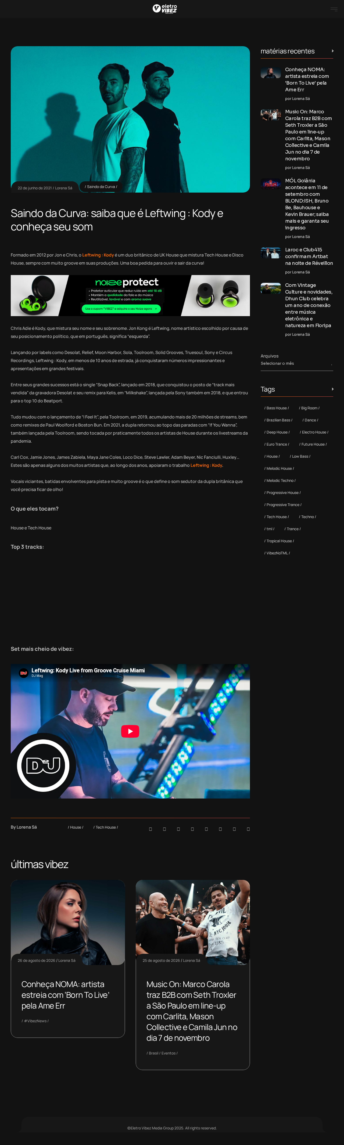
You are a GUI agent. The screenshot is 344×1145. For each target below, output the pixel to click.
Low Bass (300, 456)
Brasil (153, 1053)
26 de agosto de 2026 (36, 960)
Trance (293, 528)
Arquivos (269, 356)
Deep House (277, 432)
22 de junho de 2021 (35, 187)
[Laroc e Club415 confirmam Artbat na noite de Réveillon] (271, 252)
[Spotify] (164, 829)
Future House (313, 444)
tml (269, 528)
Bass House (277, 407)
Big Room (309, 407)
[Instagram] (206, 829)
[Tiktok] (220, 829)
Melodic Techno (280, 480)
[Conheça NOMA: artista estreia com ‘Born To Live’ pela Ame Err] (271, 72)
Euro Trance (277, 444)
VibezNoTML (277, 552)
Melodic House (279, 468)
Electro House (314, 432)
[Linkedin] (192, 829)
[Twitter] (234, 829)
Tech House (106, 827)
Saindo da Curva (101, 186)
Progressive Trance (283, 504)
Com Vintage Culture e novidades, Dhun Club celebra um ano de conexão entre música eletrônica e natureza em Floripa (308, 305)
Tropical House (279, 540)
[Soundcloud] (150, 829)
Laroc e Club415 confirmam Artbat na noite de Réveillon (309, 256)
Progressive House (283, 492)
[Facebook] (178, 829)
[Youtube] (248, 829)
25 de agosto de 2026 (161, 960)
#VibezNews (35, 1020)
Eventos (168, 1053)
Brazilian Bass (278, 419)
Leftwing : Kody (206, 465)
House (75, 827)
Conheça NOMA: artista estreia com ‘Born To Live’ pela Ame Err (65, 994)
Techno (307, 516)
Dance (310, 419)
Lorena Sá (63, 187)
